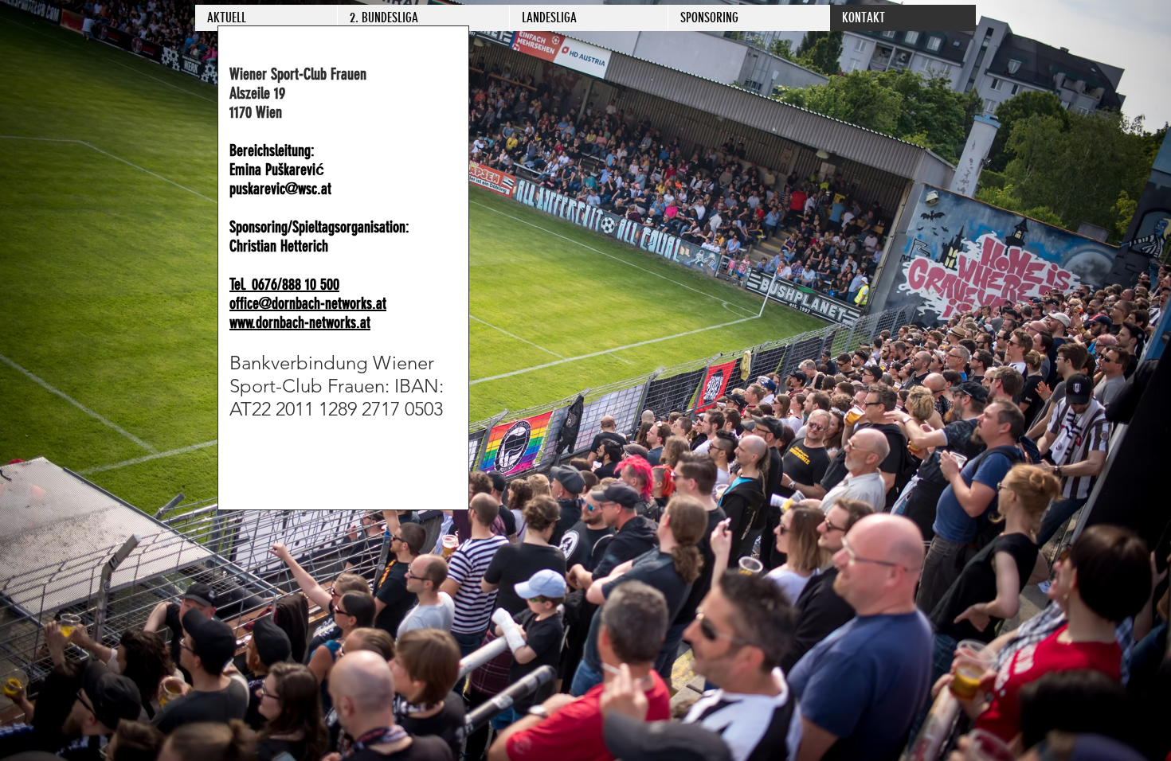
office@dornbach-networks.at (307, 303)
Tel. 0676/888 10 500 (284, 284)
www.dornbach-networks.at (299, 322)
